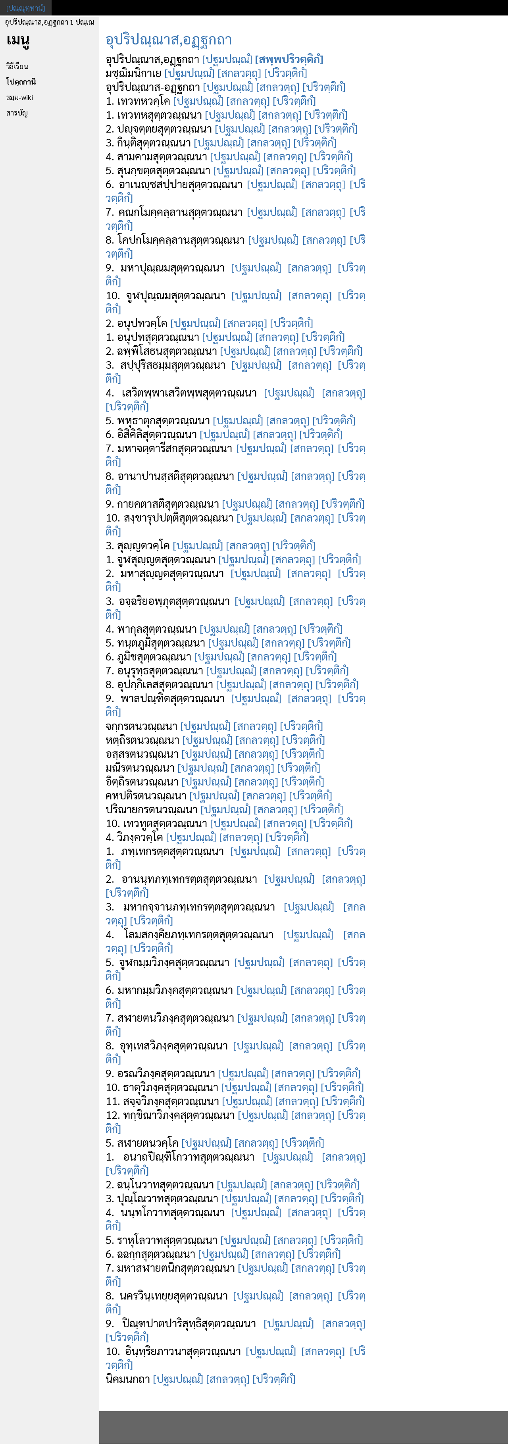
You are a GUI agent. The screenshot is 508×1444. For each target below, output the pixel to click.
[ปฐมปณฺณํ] (227, 58)
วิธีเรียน (17, 66)
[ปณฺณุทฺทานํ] (25, 7)
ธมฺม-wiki (19, 97)
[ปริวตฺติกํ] (285, 72)
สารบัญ (17, 112)
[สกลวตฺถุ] (239, 72)
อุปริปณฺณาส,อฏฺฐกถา (169, 38)
